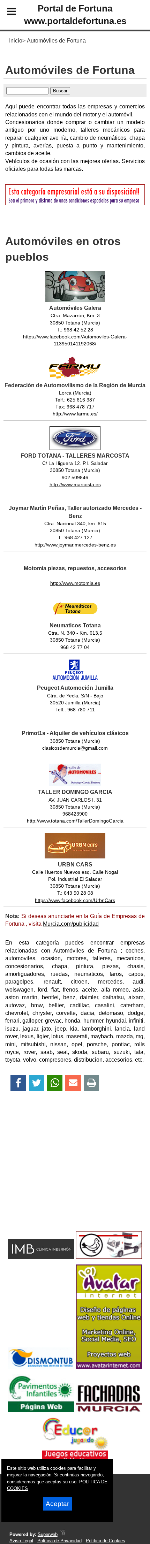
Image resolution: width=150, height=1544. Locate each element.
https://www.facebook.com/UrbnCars (75, 900)
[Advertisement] (64, 1173)
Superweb (48, 1534)
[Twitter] (36, 1083)
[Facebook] (18, 1083)
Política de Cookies (105, 1540)
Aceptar (57, 1503)
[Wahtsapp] (55, 1083)
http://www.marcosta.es (75, 484)
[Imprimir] (91, 1083)
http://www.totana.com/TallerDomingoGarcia (75, 821)
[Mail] (73, 1083)
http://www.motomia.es (75, 583)
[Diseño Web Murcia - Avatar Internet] (62, 1534)
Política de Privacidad (59, 1540)
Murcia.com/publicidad (71, 924)
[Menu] (5, 12)
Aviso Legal (21, 1540)
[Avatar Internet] (109, 1367)
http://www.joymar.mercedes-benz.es (75, 545)
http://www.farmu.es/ (75, 413)
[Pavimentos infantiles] (41, 1410)
